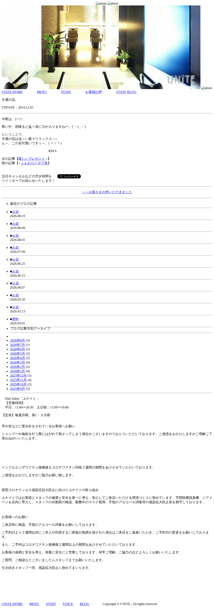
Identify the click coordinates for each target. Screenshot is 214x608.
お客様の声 (93, 92)
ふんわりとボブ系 (34, 163)
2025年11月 (18, 380)
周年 (15, 319)
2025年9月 (17, 388)
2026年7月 (17, 345)
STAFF (66, 92)
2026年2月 (17, 367)
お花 (15, 212)
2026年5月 (17, 353)
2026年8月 (17, 340)
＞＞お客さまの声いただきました (107, 192)
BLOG (84, 604)
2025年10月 (18, 384)
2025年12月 (18, 375)
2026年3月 (17, 362)
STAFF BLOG (126, 92)
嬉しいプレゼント (31, 158)
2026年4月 (17, 358)
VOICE (68, 604)
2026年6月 (17, 349)
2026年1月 (17, 371)
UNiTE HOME (12, 92)
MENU (42, 92)
